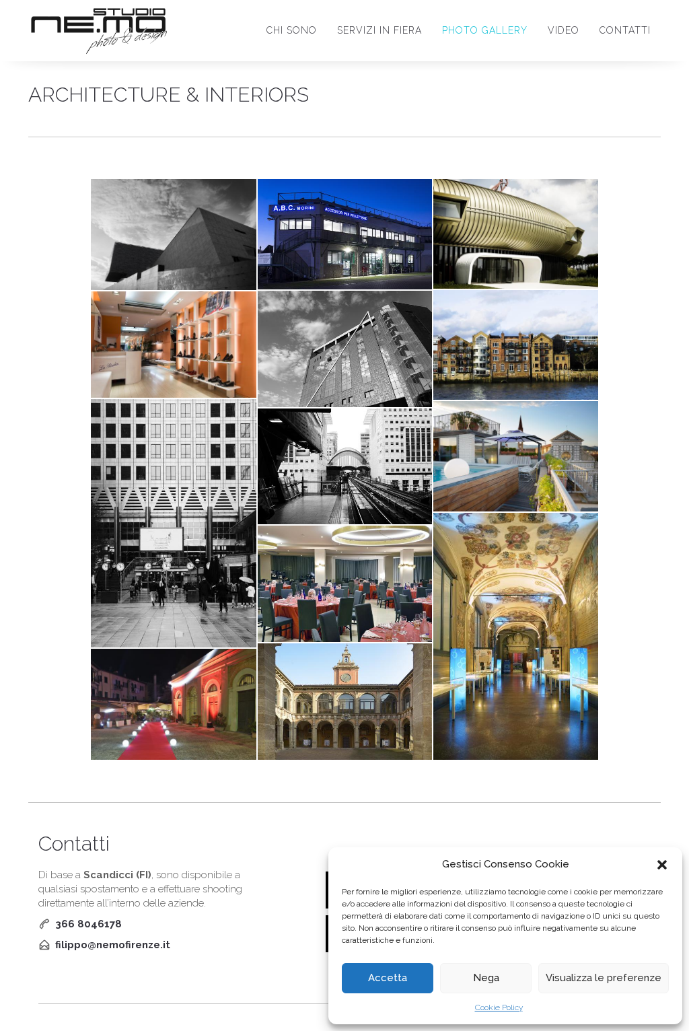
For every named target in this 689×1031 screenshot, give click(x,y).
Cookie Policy (499, 1007)
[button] (662, 865)
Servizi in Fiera (379, 30)
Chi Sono (291, 30)
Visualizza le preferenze (603, 978)
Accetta (387, 978)
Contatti (625, 30)
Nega (486, 978)
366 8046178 (88, 924)
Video (563, 30)
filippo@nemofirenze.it (112, 945)
